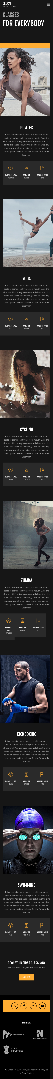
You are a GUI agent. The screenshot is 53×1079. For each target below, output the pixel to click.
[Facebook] (24, 1005)
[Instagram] (33, 1005)
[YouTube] (42, 1005)
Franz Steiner (28, 1073)
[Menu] (47, 5)
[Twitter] (14, 1005)
